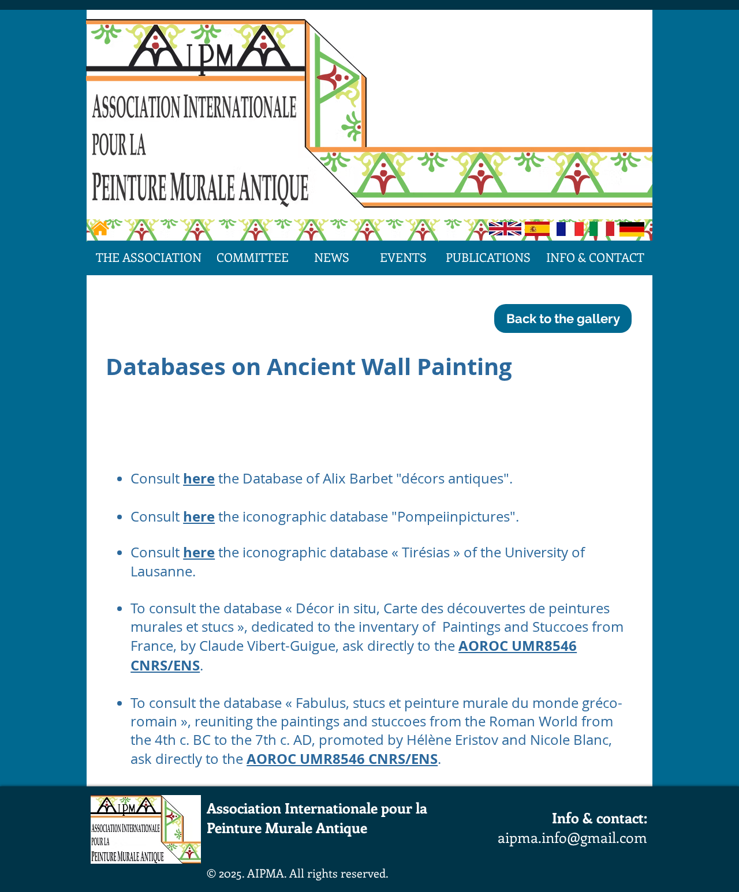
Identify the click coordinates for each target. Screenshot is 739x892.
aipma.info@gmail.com (572, 837)
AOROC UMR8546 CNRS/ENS (342, 759)
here (199, 478)
